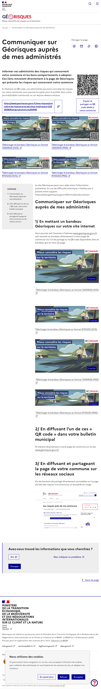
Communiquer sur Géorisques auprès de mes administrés (17, 196)
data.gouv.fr (65, 646)
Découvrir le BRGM (59, 640)
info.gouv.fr (7, 646)
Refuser (63, 677)
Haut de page (92, 580)
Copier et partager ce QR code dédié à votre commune (88, 105)
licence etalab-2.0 (55, 685)
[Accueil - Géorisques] (21, 17)
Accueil (5, 27)
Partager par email (81, 46)
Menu (97, 3)
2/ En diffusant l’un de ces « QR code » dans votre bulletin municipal (19, 206)
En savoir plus (47, 677)
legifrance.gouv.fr (47, 646)
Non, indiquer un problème (67, 556)
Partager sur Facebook (74, 46)
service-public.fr (25, 646)
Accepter (78, 677)
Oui (12, 556)
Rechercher (90, 3)
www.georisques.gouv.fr (85, 233)
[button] (94, 682)
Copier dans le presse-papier (89, 46)
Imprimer (96, 46)
